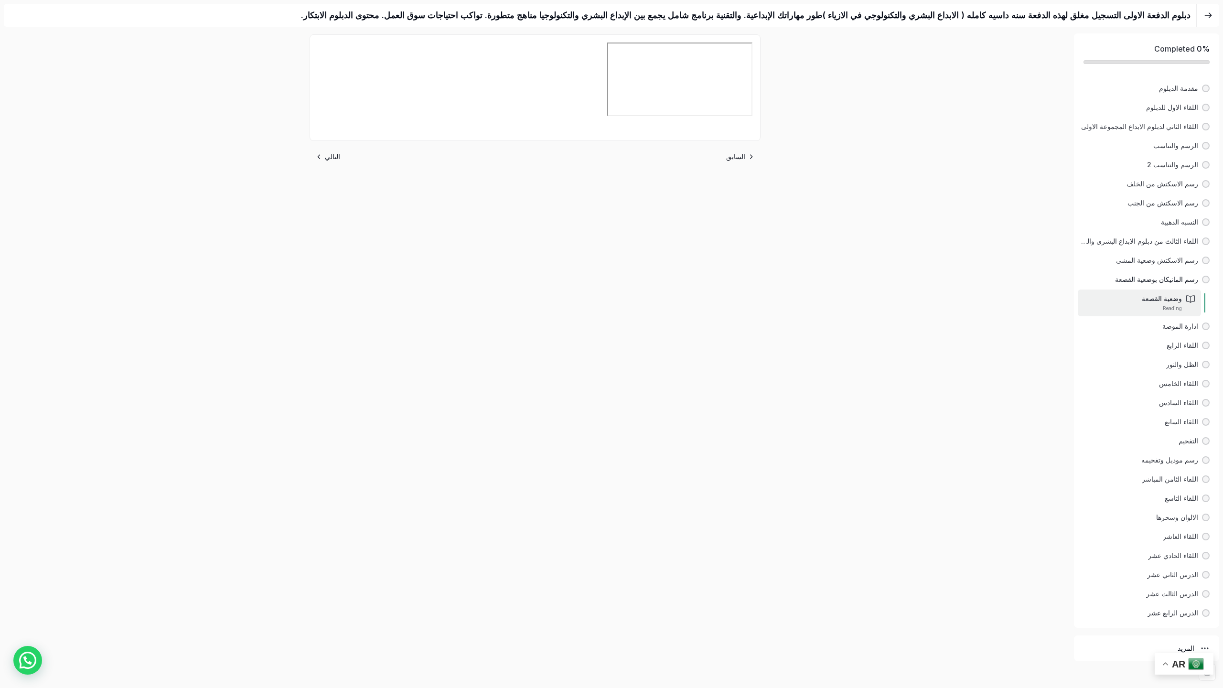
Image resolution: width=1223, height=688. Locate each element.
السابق (735, 156)
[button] (1146, 88)
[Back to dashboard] (1208, 15)
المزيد (1186, 648)
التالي (332, 156)
